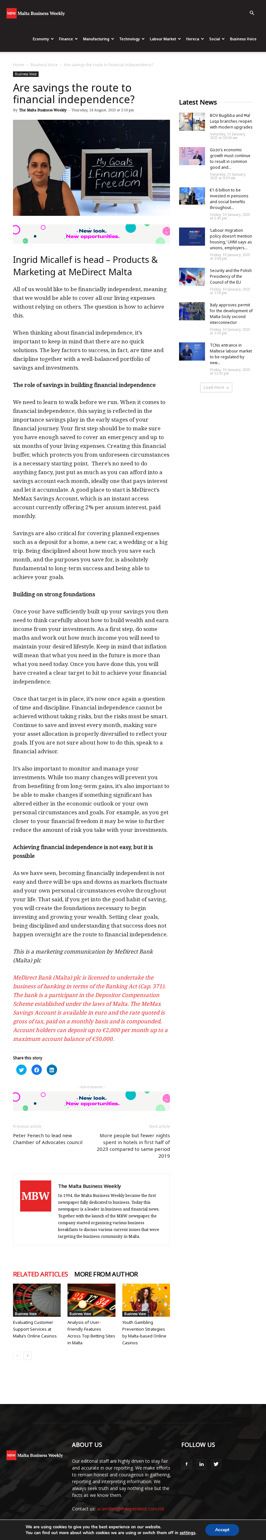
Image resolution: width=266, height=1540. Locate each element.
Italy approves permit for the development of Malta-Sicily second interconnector (231, 313)
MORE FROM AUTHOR (106, 1274)
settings (187, 1533)
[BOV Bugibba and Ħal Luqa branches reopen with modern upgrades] (192, 122)
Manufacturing (96, 38)
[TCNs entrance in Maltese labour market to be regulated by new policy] (192, 351)
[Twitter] (216, 1464)
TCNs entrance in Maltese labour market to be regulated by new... (231, 353)
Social (214, 38)
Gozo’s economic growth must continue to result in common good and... (230, 158)
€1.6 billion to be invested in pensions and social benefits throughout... (229, 198)
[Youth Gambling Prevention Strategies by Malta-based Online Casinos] (146, 1300)
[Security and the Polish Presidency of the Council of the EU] (192, 277)
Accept (222, 1530)
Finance (66, 38)
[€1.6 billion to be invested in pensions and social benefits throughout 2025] (192, 196)
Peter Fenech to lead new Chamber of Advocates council (47, 1138)
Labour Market (163, 38)
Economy (41, 38)
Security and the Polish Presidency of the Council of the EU (231, 276)
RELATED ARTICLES (40, 1274)
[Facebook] (186, 1464)
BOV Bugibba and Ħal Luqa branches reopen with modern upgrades (231, 121)
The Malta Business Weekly (42, 109)
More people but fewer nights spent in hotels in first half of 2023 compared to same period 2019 (133, 1145)
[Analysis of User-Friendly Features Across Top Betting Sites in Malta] (91, 1300)
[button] (252, 13)
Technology (129, 38)
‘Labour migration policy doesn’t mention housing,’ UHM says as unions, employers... (231, 239)
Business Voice (243, 38)
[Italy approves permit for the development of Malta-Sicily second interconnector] (192, 311)
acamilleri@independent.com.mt (130, 1509)
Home (18, 65)
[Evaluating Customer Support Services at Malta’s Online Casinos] (37, 1300)
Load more (214, 387)
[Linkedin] (201, 1464)
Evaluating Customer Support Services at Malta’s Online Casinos (35, 1329)
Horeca (192, 38)
